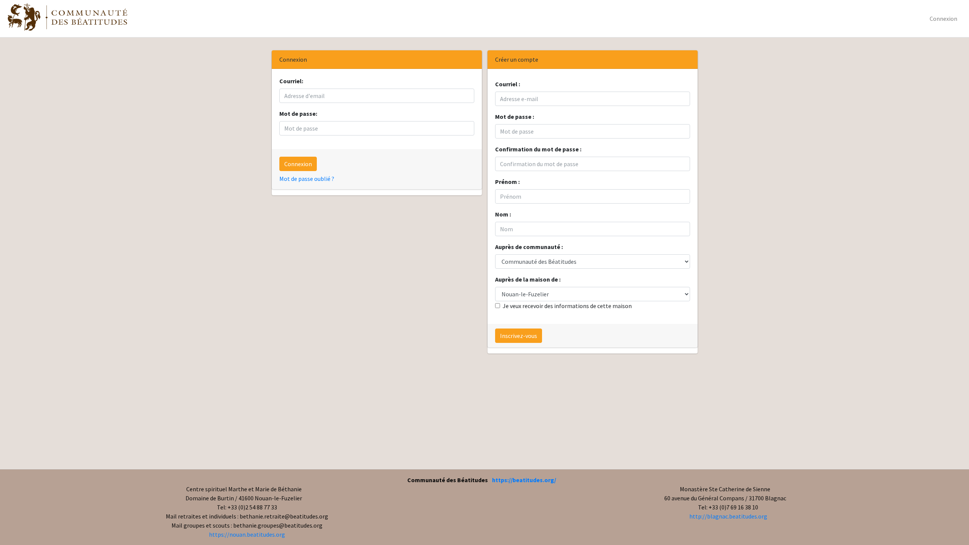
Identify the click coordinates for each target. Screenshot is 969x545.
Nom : (503, 214)
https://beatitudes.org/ (524, 480)
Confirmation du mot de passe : (538, 149)
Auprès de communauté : (529, 247)
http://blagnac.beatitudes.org (728, 516)
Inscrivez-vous (518, 335)
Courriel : (507, 84)
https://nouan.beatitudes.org (247, 534)
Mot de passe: (298, 113)
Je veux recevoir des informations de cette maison (567, 306)
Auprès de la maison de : (528, 279)
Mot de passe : (514, 116)
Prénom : (507, 181)
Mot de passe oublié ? (306, 178)
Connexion (943, 18)
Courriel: (291, 81)
